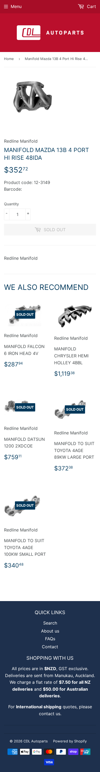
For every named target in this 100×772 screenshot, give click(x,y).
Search (50, 623)
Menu (16, 6)
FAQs (50, 638)
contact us (49, 713)
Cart (91, 6)
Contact (50, 646)
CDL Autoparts (35, 741)
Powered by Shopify (70, 741)
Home (9, 59)
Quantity (11, 204)
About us (50, 631)
